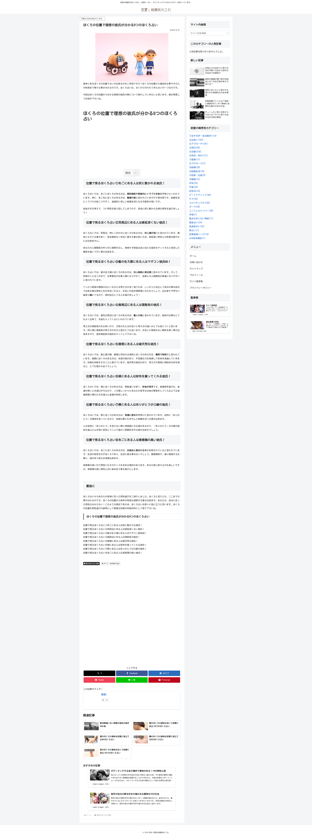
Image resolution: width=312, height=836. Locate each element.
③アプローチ (198, 144)
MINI (104, 694)
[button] (227, 33)
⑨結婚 (194, 167)
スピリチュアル (199, 203)
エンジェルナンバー (201, 211)
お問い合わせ (196, 262)
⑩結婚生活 (197, 171)
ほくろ (106, 563)
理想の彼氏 (115, 563)
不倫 (193, 187)
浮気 (193, 183)
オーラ (194, 207)
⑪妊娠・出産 (197, 175)
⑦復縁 (194, 159)
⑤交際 (195, 151)
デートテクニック (200, 195)
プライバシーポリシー (201, 288)
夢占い (194, 230)
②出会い (196, 140)
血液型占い (197, 226)
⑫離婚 (194, 179)
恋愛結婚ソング (199, 234)
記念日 (194, 191)
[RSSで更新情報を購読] (107, 699)
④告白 (194, 147)
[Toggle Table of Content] (134, 173)
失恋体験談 (198, 238)
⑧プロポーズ (197, 163)
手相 (193, 214)
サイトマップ (196, 269)
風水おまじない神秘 (92, 563)
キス (193, 199)
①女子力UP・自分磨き (203, 136)
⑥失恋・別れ (198, 155)
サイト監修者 (196, 281)
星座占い (195, 222)
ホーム (193, 256)
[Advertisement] (132, 152)
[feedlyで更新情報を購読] (103, 699)
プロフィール (196, 275)
